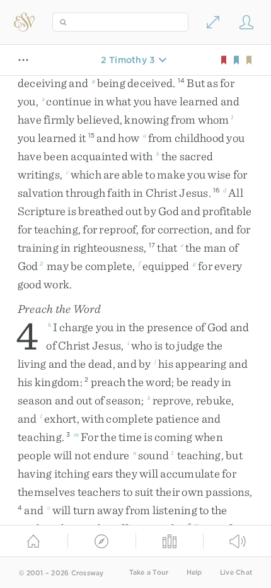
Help (194, 572)
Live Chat (236, 572)
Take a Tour (149, 572)
